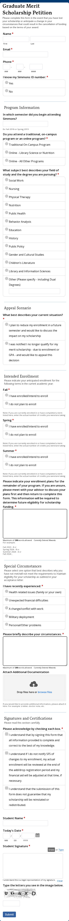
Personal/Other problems (25, 625)
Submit (9, 914)
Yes (11, 83)
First (5, 43)
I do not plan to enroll (22, 404)
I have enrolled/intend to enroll (28, 396)
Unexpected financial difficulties (28, 600)
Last (32, 43)
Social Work (16, 180)
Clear (60, 880)
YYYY (25, 840)
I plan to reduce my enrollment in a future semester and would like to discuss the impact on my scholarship (35, 330)
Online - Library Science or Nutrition (31, 153)
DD (15, 840)
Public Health (17, 213)
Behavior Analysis (20, 222)
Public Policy (16, 246)
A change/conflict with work (26, 609)
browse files (45, 692)
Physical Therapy (19, 197)
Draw (51, 849)
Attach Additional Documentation (26, 672)
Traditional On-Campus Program (29, 144)
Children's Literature (22, 263)
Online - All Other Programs (26, 161)
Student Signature (16, 846)
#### (33, 71)
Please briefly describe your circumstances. (33, 634)
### (6, 71)
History (13, 238)
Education (15, 230)
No (11, 91)
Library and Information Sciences (29, 271)
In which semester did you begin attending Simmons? (32, 117)
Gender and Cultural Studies (26, 254)
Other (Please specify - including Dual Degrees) (32, 282)
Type (61, 849)
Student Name (14, 818)
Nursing (14, 189)
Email (7, 49)
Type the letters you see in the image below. (33, 885)
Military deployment (21, 617)
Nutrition (15, 205)
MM (6, 840)
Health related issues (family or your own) (35, 592)
